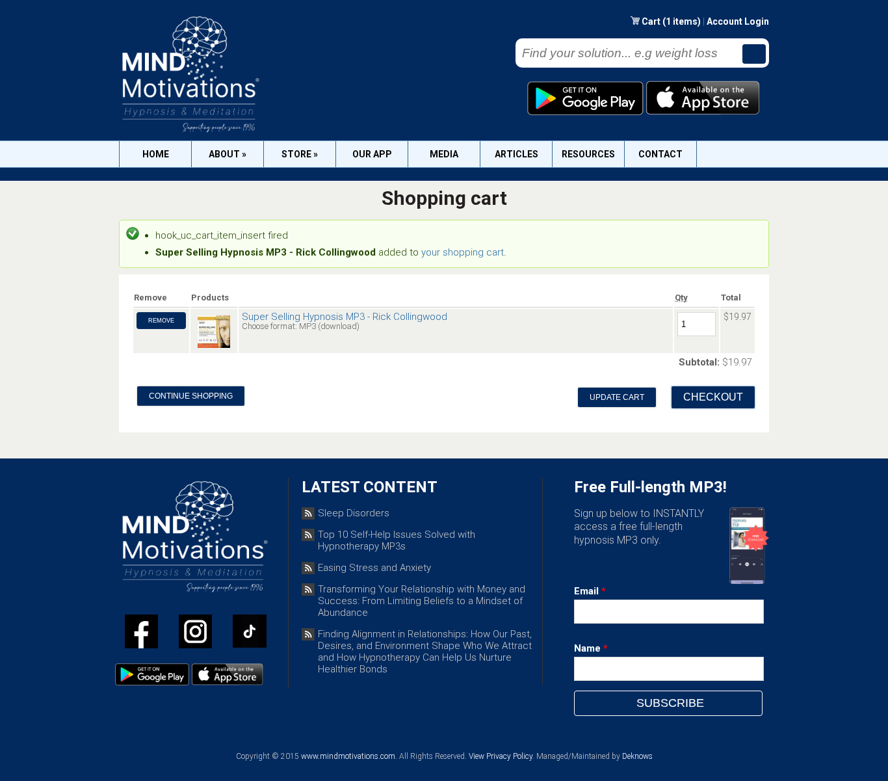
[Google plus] (250, 634)
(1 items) (681, 21)
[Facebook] (141, 634)
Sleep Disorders (353, 513)
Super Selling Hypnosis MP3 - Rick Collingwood (344, 317)
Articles (516, 154)
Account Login (738, 21)
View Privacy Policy (500, 756)
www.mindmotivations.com (348, 756)
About (227, 154)
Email (590, 591)
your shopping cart (462, 252)
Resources (588, 154)
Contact (660, 154)
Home (155, 154)
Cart (652, 21)
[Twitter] (195, 634)
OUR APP (372, 154)
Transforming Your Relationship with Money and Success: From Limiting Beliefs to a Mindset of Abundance (421, 600)
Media (444, 154)
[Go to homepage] (189, 132)
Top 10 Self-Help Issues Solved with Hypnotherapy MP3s (396, 540)
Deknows (637, 756)
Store (299, 154)
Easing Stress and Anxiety (374, 568)
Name (591, 648)
